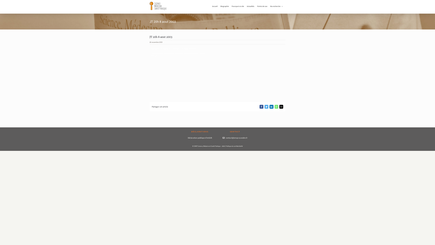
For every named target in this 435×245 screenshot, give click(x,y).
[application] (181, 71)
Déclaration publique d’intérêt (200, 138)
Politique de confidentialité (234, 146)
